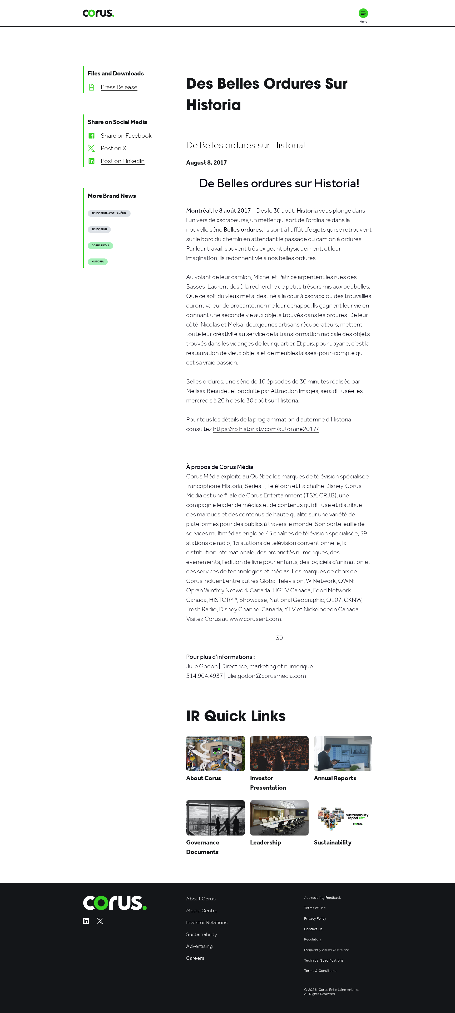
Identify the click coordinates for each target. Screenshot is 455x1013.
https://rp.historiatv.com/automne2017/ (266, 429)
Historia (98, 261)
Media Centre (201, 911)
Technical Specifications (323, 960)
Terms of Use (314, 908)
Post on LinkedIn (123, 161)
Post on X (113, 148)
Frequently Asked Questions (326, 950)
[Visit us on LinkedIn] (86, 922)
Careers (195, 958)
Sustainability (201, 934)
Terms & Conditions (320, 971)
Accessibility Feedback (322, 898)
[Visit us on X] (100, 922)
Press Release (119, 87)
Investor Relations (207, 922)
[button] (363, 13)
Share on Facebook (126, 135)
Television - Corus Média (109, 213)
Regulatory (313, 939)
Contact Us (313, 929)
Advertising (199, 946)
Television (99, 229)
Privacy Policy (315, 918)
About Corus (201, 899)
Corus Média (100, 245)
